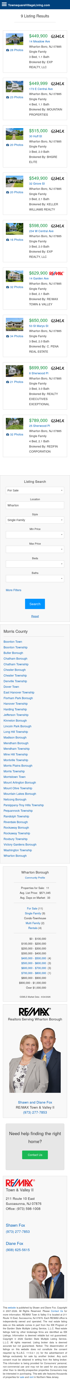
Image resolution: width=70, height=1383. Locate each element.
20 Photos (16, 145)
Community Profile (35, 877)
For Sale (32, 908)
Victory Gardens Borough (20, 844)
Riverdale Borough (16, 822)
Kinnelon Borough (15, 720)
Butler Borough (13, 653)
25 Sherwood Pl (39, 426)
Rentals (32, 928)
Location (35, 499)
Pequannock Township (18, 810)
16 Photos (16, 239)
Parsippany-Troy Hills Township (24, 805)
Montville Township (16, 760)
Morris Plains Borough (18, 765)
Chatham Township (16, 664)
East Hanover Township (19, 692)
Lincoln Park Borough (17, 726)
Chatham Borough (15, 658)
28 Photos (16, 50)
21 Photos (16, 382)
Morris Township (14, 771)
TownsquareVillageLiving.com (29, 5)
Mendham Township (17, 748)
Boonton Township (16, 647)
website (12, 1307)
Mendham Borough (16, 743)
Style (35, 514)
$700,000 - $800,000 (33, 973)
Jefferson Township (16, 715)
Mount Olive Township (18, 788)
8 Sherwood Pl (38, 373)
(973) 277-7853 (35, 1112)
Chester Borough (15, 670)
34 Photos (16, 336)
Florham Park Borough (18, 698)
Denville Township (15, 681)
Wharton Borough (15, 856)
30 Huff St (35, 136)
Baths (35, 573)
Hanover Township (16, 703)
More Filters (13, 590)
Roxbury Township (16, 839)
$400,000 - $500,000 (33, 958)
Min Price (35, 529)
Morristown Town (15, 777)
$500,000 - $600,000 (33, 963)
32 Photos (16, 287)
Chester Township (15, 675)
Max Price (35, 543)
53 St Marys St (38, 326)
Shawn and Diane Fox (35, 1102)
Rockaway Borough (16, 827)
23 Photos (16, 97)
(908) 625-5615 (18, 1249)
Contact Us (35, 1155)
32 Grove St (37, 183)
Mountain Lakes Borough (20, 794)
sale (22, 1377)
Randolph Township (16, 816)
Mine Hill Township (16, 754)
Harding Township (15, 709)
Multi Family (33, 923)
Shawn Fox (15, 1225)
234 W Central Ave (41, 231)
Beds (35, 558)
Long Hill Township (16, 732)
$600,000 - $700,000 (33, 968)
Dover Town (11, 687)
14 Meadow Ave (39, 41)
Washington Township (18, 850)
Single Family (33, 913)
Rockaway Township (17, 833)
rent (31, 1377)
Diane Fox (14, 1243)
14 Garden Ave (39, 278)
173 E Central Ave (41, 89)
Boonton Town (13, 641)
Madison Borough (15, 737)
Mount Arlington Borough (20, 782)
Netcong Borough (15, 799)
